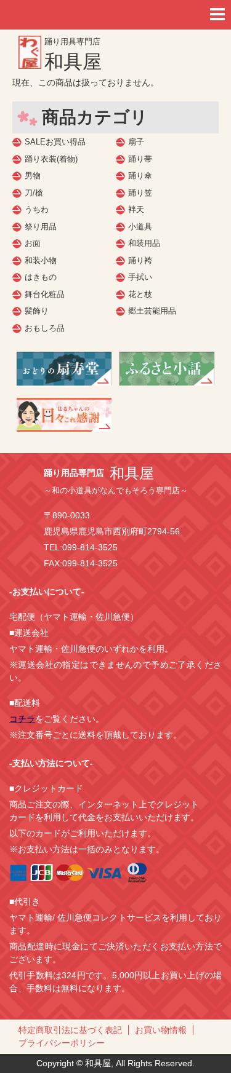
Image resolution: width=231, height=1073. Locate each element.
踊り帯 (140, 159)
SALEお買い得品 (55, 141)
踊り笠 (140, 192)
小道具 (140, 226)
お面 (33, 243)
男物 (33, 175)
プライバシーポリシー (61, 1043)
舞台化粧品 (45, 294)
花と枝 (140, 294)
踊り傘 (140, 175)
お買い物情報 (161, 1030)
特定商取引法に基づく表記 (70, 1030)
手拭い (140, 277)
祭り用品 (41, 226)
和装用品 (144, 243)
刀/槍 (34, 192)
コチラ (22, 719)
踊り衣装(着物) (51, 159)
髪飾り (37, 310)
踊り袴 (140, 260)
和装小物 (41, 260)
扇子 (136, 141)
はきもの (41, 277)
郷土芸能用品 (152, 310)
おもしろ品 (45, 328)
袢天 (136, 209)
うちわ (37, 209)
